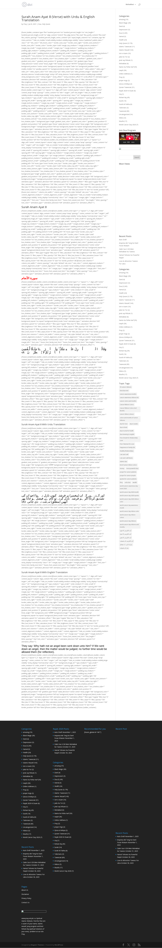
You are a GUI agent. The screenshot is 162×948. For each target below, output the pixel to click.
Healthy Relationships (126, 451)
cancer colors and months (128, 401)
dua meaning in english (127, 434)
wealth (135, 482)
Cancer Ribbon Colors (127, 404)
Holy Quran (46, 24)
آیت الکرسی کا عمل (125, 534)
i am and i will (124, 454)
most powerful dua (132, 468)
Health (121, 40)
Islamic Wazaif (124, 50)
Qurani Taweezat (125, 87)
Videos (121, 118)
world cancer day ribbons (128, 521)
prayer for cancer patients (128, 472)
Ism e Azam (123, 53)
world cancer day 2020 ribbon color (129, 500)
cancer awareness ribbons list (129, 397)
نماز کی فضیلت (124, 548)
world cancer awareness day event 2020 (129, 487)
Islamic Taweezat (125, 46)
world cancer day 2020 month (129, 492)
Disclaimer (25, 894)
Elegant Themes (37, 945)
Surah (121, 101)
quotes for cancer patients (128, 479)
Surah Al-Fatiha (124, 104)
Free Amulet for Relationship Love (129, 439)
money (122, 468)
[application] (130, 138)
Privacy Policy (26, 898)
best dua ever (124, 391)
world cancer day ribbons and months (129, 526)
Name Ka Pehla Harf (126, 67)
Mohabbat (130, 4)
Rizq (121, 482)
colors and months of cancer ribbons (129, 419)
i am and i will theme (126, 458)
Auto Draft (123, 240)
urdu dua (127, 482)
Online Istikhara (124, 74)
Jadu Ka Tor (123, 57)
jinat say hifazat (124, 60)
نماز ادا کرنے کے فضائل (126, 544)
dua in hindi (123, 427)
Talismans (122, 108)
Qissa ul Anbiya (124, 84)
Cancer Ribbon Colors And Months (128, 409)
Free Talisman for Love (127, 444)
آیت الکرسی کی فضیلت (126, 541)
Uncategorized (124, 114)
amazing (122, 19)
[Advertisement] (130, 199)
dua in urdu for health (126, 431)
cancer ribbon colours (127, 414)
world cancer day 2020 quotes (129, 495)
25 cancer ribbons (125, 387)
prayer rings (123, 80)
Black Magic (123, 23)
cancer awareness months (128, 394)
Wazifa (121, 121)
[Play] (122, 142)
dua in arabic (134, 424)
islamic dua (123, 461)
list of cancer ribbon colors (128, 465)
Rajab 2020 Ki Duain (126, 91)
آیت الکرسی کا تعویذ (125, 530)
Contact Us (25, 902)
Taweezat (122, 111)
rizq (120, 94)
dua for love (124, 424)
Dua (39, 24)
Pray (25, 24)
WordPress (59, 945)
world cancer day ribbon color (129, 511)
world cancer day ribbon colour (127, 516)
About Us (24, 890)
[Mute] (136, 142)
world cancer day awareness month (129, 506)
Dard (121, 26)
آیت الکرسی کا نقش (125, 538)
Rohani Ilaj (123, 97)
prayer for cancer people (128, 475)
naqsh (121, 70)
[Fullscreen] (139, 142)
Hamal (121, 36)
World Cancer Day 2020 (127, 125)
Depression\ (123, 30)
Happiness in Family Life (127, 447)
